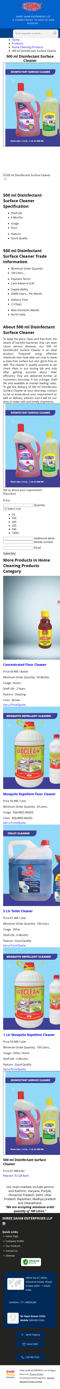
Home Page (12, 1236)
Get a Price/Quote (14, 705)
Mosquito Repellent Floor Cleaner (29, 794)
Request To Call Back (16, 1175)
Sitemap (10, 1255)
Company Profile (15, 1241)
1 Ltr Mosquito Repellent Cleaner (29, 1035)
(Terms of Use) (36, 1374)
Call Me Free (32, 1357)
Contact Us (12, 1250)
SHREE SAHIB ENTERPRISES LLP (33, 20)
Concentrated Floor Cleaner (24, 664)
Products (17, 43)
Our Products (13, 1246)
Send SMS (32, 1344)
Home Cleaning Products (27, 47)
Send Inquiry (32, 1334)
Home (16, 40)
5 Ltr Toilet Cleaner (18, 911)
